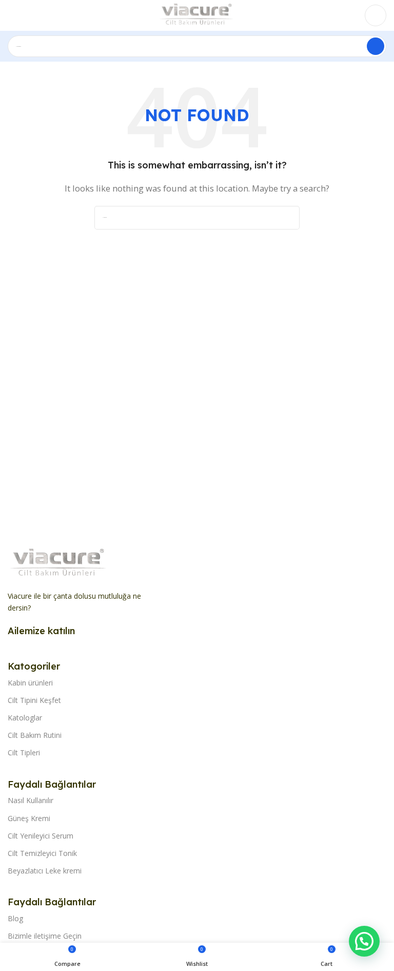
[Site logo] (197, 14)
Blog (15, 918)
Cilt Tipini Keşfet (34, 700)
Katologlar (25, 717)
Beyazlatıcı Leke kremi (45, 870)
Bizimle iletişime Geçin (45, 936)
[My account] (375, 15)
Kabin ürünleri (30, 683)
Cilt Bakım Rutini (35, 735)
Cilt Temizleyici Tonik (42, 853)
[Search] (375, 46)
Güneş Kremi (29, 818)
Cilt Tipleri (24, 752)
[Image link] (59, 563)
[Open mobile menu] (12, 15)
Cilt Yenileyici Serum (40, 836)
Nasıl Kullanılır (30, 800)
